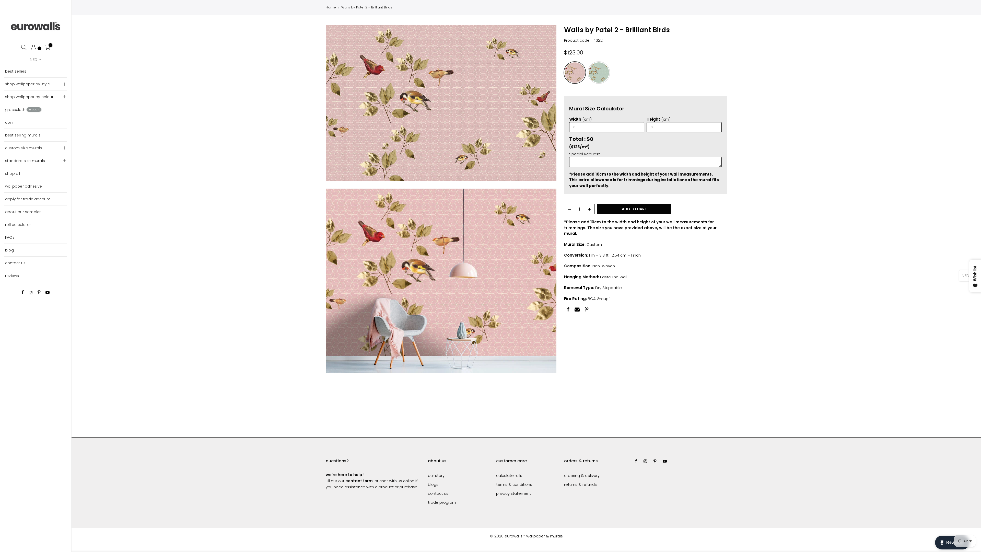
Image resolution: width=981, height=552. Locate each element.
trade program (442, 502)
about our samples (23, 211)
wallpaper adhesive (23, 186)
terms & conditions (514, 484)
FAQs (10, 237)
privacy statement (513, 493)
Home (331, 7)
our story (436, 475)
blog (9, 250)
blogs (433, 484)
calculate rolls (509, 475)
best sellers (15, 71)
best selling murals (23, 135)
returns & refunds (580, 484)
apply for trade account (27, 199)
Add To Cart (634, 209)
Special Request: (585, 154)
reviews (12, 275)
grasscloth (22, 109)
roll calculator (18, 224)
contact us (15, 263)
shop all (12, 173)
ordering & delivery (582, 475)
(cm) (580, 119)
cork (9, 122)
